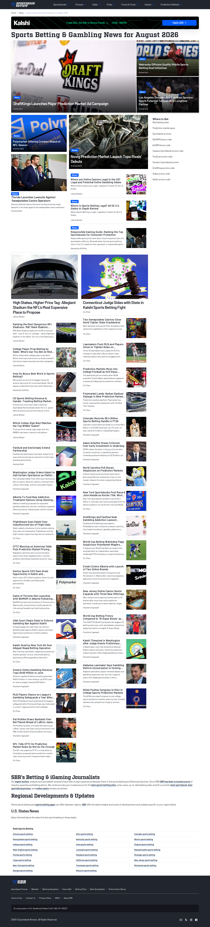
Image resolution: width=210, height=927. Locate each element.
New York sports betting (23, 865)
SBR (84, 804)
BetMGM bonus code (162, 139)
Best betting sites (161, 122)
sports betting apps (45, 804)
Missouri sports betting (86, 870)
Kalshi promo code (161, 179)
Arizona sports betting (23, 834)
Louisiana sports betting (87, 850)
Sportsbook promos (162, 133)
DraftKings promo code (164, 168)
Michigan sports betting (144, 855)
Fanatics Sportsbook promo (166, 162)
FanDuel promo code (162, 156)
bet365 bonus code (161, 145)
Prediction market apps (164, 128)
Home (13, 13)
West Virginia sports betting (25, 850)
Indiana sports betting (22, 844)
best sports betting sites (103, 785)
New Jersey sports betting (145, 860)
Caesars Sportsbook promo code (168, 150)
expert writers (22, 781)
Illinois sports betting (143, 839)
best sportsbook (179, 785)
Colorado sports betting (144, 834)
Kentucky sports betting (86, 839)
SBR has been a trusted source (175, 781)
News (21, 13)
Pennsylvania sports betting (25, 839)
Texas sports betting (22, 860)
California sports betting (86, 860)
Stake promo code (161, 173)
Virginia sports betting (144, 844)
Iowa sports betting (84, 844)
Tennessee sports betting (87, 865)
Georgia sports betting (23, 870)
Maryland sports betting (86, 855)
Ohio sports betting (84, 834)
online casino (42, 788)
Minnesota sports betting (145, 865)
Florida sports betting (22, 855)
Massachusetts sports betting (147, 850)
